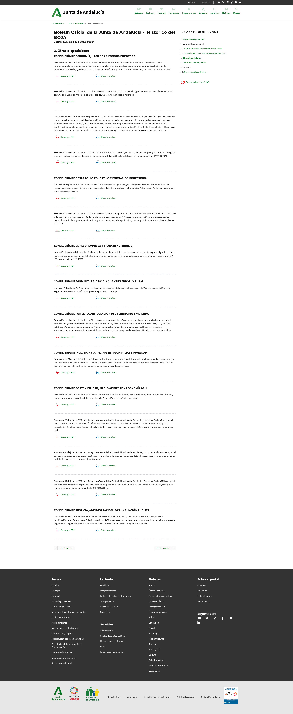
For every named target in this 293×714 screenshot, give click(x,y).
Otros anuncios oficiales (195, 72)
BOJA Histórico (58, 24)
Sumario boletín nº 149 (197, 82)
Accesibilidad (114, 697)
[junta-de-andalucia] (240, 2)
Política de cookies (185, 697)
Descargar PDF (67, 75)
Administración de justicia (194, 62)
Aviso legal (132, 697)
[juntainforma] (236, 2)
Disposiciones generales (193, 39)
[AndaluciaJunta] (231, 2)
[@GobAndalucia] (219, 2)
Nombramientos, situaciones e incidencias (203, 48)
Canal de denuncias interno (157, 697)
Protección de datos (210, 697)
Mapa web (206, 2)
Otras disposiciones (192, 58)
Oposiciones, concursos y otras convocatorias (204, 53)
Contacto (191, 2)
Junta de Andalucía (56, 12)
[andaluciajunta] (223, 2)
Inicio (86, 12)
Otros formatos (108, 75)
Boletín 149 (79, 24)
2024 (70, 24)
